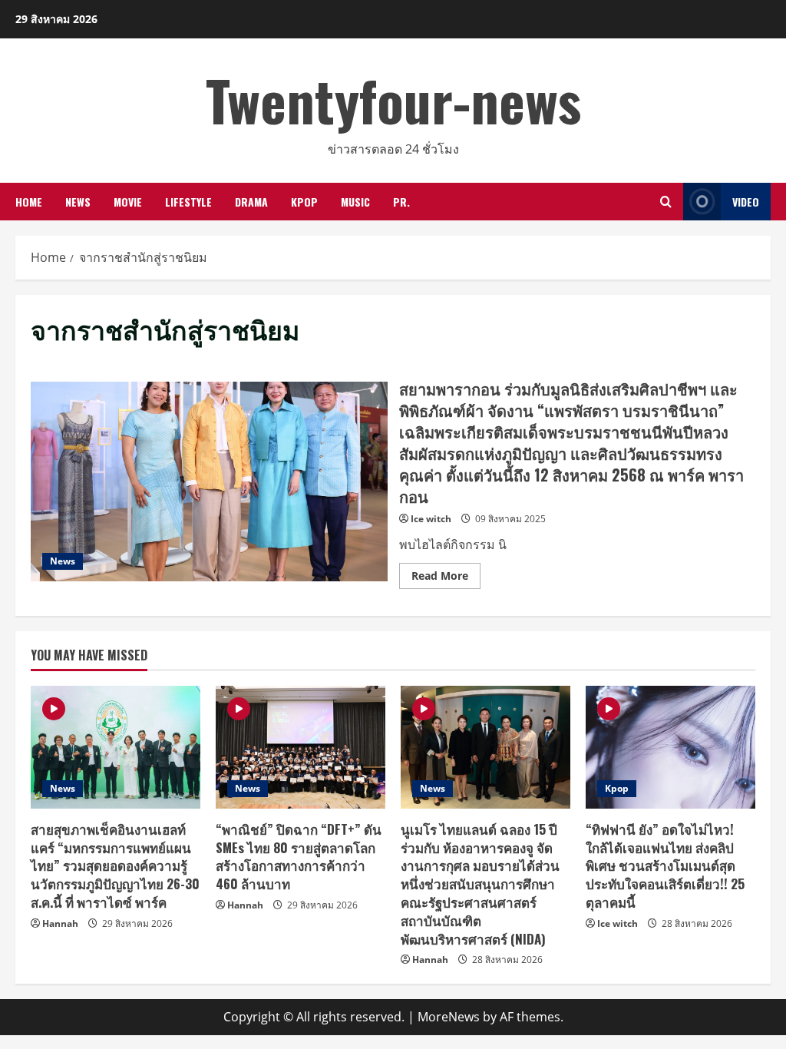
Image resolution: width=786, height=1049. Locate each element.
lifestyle (188, 202)
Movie (128, 202)
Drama (251, 202)
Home (28, 202)
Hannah (60, 923)
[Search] (666, 202)
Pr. (401, 202)
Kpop (304, 202)
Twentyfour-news (393, 99)
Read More (446, 578)
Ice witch (431, 518)
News (78, 202)
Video (745, 202)
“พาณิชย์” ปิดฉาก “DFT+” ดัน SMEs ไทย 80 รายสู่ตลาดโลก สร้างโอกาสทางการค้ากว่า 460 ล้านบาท (298, 856)
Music (355, 202)
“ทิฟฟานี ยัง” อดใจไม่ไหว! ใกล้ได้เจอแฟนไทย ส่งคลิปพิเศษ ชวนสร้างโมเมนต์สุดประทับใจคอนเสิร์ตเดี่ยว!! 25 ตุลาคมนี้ (665, 865)
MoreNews (449, 1016)
